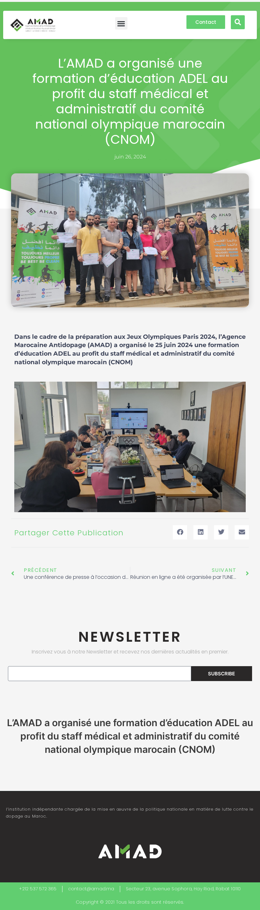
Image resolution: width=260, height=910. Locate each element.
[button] (121, 23)
